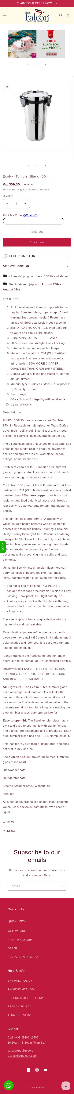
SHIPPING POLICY (20, 980)
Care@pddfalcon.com (22, 1055)
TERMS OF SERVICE (21, 1015)
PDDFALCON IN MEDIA (23, 956)
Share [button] (11, 830)
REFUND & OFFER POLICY (26, 997)
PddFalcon (40, 1087)
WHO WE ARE (17, 931)
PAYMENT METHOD (21, 989)
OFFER (12, 948)
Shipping (21, 190)
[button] (5, 15)
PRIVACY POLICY (19, 1006)
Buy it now (37, 242)
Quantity (8, 196)
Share (10, 821)
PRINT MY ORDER (20, 939)
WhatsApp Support (20, 1050)
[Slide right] (45, 65)
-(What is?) (30, 215)
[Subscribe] (62, 886)
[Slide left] (28, 65)
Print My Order (13, 215)
